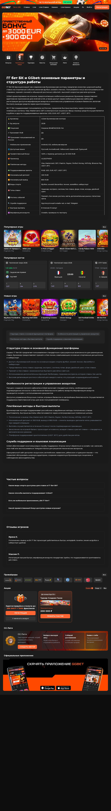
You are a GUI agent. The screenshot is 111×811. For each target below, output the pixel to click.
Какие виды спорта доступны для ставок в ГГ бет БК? (33, 485)
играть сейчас (12, 236)
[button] (100, 48)
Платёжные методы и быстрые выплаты (26, 339)
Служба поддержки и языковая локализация (64, 339)
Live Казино (66, 7)
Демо (13, 241)
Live (34, 7)
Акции (76, 7)
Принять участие (55, 616)
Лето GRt (17, 7)
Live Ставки (44, 7)
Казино (55, 7)
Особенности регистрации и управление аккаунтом (78, 334)
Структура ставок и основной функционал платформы (31, 334)
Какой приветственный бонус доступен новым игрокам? (35, 508)
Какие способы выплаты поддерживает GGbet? (31, 493)
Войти (89, 7)
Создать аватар (27, 647)
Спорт (98, 588)
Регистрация (102, 7)
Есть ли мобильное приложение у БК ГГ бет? (29, 501)
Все (104, 227)
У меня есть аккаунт (20, 618)
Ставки (27, 7)
